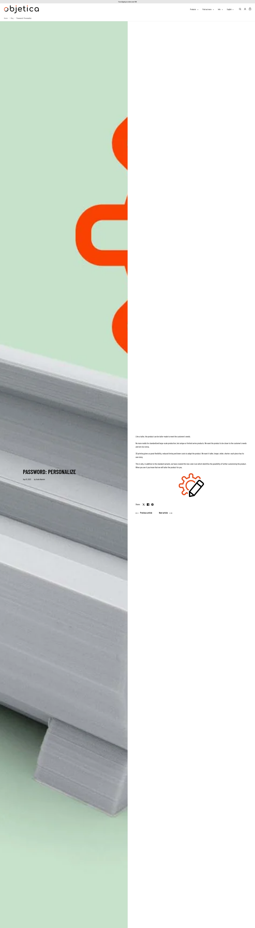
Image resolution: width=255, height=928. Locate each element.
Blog (12, 18)
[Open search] (240, 9)
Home (6, 18)
